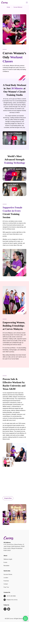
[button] (25, 618)
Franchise (6, 580)
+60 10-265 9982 (11, 596)
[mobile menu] (26, 2)
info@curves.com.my (11, 599)
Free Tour (6, 587)
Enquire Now (8, 498)
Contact (6, 584)
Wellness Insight (8, 559)
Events (5, 562)
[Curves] (4, 2)
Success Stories (8, 574)
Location (6, 577)
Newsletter (6, 565)
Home (8, 7)
